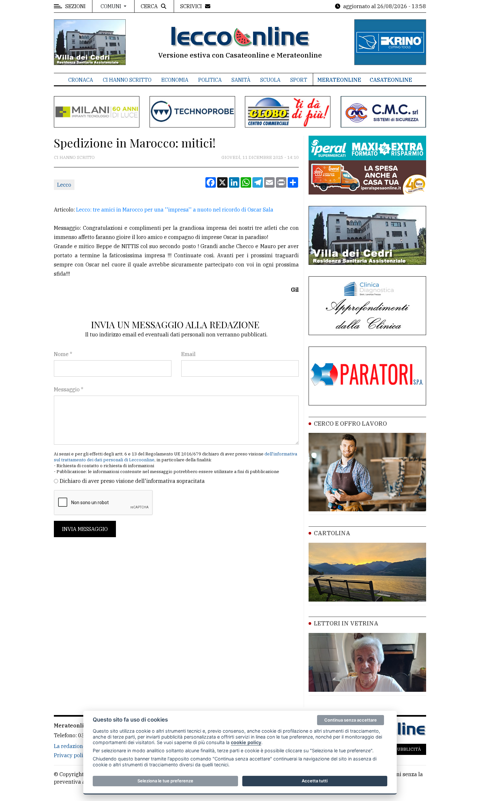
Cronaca (80, 80)
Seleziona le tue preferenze (165, 780)
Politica (210, 80)
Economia (174, 80)
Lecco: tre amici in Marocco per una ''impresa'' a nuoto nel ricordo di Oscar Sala (174, 209)
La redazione (70, 746)
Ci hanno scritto (127, 80)
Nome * (63, 354)
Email (188, 354)
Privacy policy (71, 755)
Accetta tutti (315, 780)
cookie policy (246, 742)
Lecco (64, 184)
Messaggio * (68, 389)
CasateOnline (391, 80)
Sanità (241, 80)
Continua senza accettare (350, 720)
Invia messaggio (85, 529)
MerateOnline (339, 80)
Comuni (111, 6)
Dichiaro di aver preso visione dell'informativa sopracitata (132, 481)
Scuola (270, 80)
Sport (298, 80)
